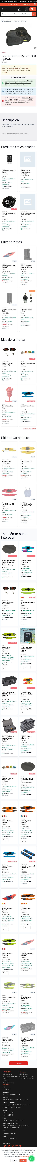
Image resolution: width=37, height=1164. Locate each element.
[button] (18, 36)
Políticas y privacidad (9, 1138)
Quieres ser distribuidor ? (26, 1078)
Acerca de (6, 1081)
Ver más (19, 1063)
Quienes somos (7, 1074)
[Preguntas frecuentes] (35, 4)
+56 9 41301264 (14, 4)
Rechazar (14, 1160)
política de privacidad (25, 1156)
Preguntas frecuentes (9, 1133)
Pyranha (3, 52)
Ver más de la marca (29, 429)
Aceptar (23, 1160)
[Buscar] (34, 14)
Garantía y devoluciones (10, 1076)
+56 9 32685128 (26, 4)
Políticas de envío (8, 1083)
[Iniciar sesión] (26, 9)
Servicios (6, 1078)
